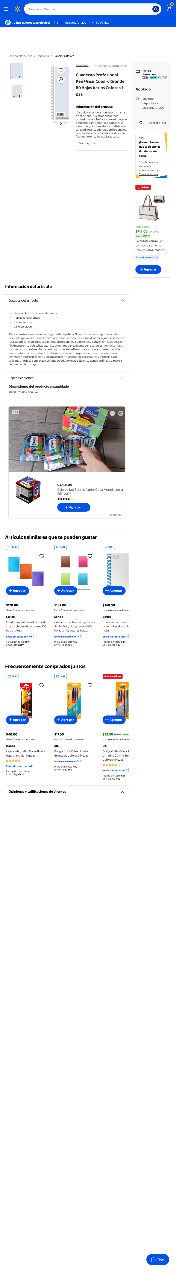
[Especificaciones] (122, 378)
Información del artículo (28, 286)
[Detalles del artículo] (122, 300)
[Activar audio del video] (121, 413)
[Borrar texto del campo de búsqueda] (150, 9)
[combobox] (92, 9)
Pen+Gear (82, 65)
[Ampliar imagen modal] (61, 79)
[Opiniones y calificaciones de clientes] (122, 790)
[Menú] (6, 9)
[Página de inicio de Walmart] (17, 9)
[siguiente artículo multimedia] (60, 123)
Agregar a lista (157, 122)
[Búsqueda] (155, 9)
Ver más (84, 143)
